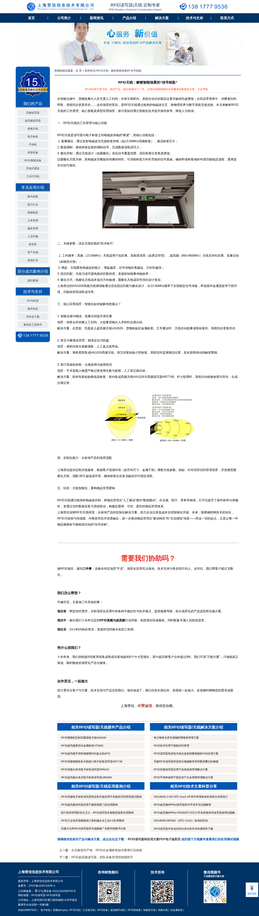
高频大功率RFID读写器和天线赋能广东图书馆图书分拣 (93, 828)
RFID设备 (102, 910)
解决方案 (162, 18)
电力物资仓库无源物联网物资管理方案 (176, 737)
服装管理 (32, 228)
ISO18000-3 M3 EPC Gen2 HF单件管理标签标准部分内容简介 (191, 796)
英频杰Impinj (60, 910)
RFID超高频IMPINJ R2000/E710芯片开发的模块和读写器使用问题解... (195, 812)
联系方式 (227, 18)
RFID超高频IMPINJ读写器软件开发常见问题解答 (182, 804)
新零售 (33, 244)
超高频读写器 (33, 120)
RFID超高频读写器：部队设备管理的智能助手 (102, 857)
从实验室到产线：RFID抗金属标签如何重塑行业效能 (106, 850)
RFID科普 (33, 300)
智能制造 (32, 212)
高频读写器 (32, 112)
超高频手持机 (117, 910)
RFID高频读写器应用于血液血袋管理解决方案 (181, 769)
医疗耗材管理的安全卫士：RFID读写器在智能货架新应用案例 (97, 812)
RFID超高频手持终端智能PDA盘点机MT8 (85, 753)
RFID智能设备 (32, 160)
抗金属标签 (176, 910)
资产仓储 (32, 252)
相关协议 (32, 308)
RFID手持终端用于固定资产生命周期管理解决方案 (183, 777)
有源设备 (32, 152)
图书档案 (32, 196)
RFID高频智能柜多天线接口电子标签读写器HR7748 (91, 761)
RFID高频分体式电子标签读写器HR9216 (85, 769)
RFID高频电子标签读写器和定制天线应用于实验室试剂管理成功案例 (101, 796)
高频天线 (163, 910)
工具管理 (32, 220)
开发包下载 (32, 316)
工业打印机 (32, 176)
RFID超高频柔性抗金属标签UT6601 (82, 745)
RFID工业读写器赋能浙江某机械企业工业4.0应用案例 (92, 820)
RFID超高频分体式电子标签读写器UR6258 (86, 777)
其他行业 (32, 260)
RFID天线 (74, 910)
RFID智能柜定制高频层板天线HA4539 (83, 737)
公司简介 (64, 18)
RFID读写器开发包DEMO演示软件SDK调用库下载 (183, 828)
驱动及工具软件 (33, 324)
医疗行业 (32, 204)
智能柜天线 (149, 910)
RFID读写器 (38, 895)
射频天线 (32, 128)
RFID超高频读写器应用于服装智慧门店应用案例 (89, 804)
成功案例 (32, 280)
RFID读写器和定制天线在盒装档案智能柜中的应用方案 (186, 753)
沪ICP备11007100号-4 (42, 885)
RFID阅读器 (134, 910)
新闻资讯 (97, 18)
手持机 (33, 144)
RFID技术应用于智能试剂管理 (171, 745)
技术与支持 (194, 18)
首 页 (79, 70)
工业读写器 (88, 910)
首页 (31, 18)
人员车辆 (32, 236)
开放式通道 (32, 168)
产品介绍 (129, 18)
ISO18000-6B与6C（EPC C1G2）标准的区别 (181, 820)
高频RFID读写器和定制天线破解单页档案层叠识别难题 (186, 761)
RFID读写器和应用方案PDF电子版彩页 (154, 839)
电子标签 (32, 136)
